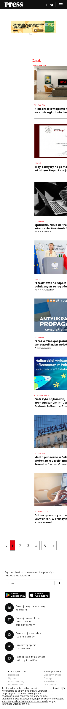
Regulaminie (22, 704)
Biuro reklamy (16, 681)
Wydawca (14, 678)
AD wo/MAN (50, 681)
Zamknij (59, 688)
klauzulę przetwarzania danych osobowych (25, 701)
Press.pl (48, 678)
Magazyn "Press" (53, 674)
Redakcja (13, 674)
